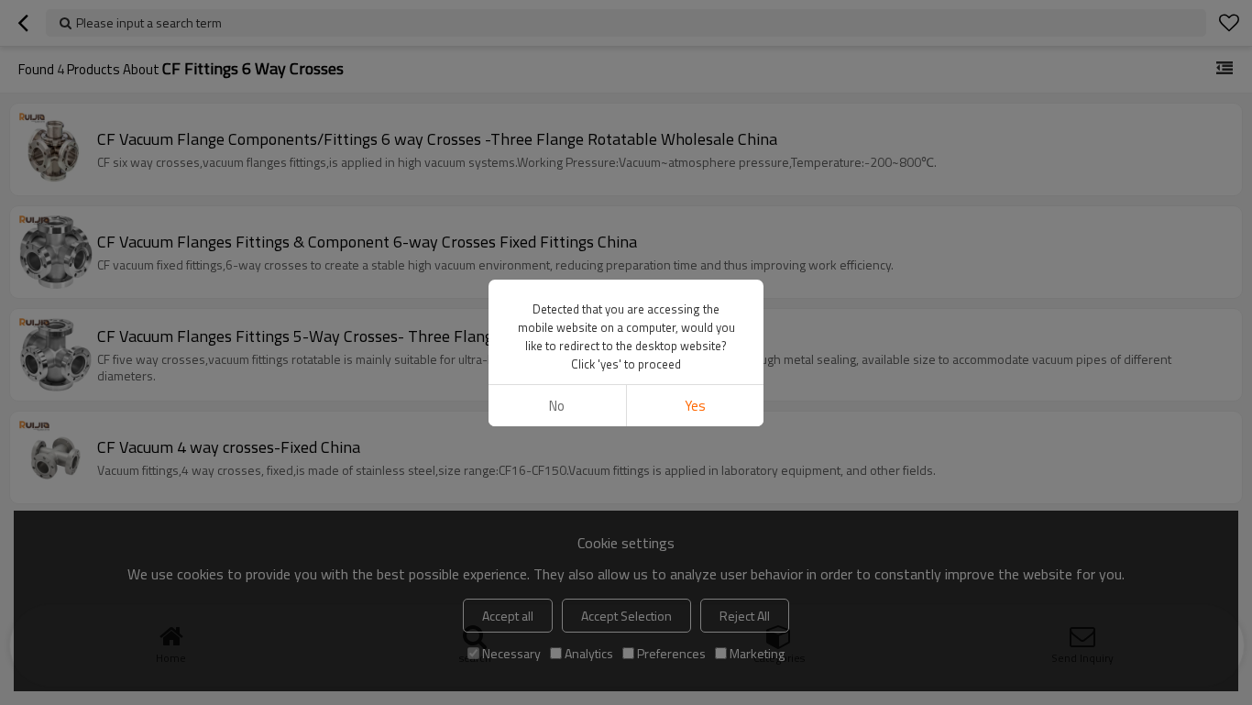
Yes (695, 405)
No (557, 405)
